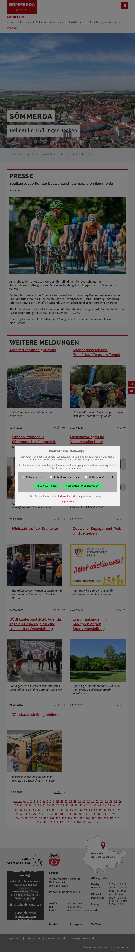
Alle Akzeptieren (47, 485)
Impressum (67, 501)
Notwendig (32, 477)
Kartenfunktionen (63, 477)
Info (42, 477)
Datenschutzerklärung (70, 496)
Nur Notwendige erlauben (82, 485)
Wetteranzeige (97, 477)
